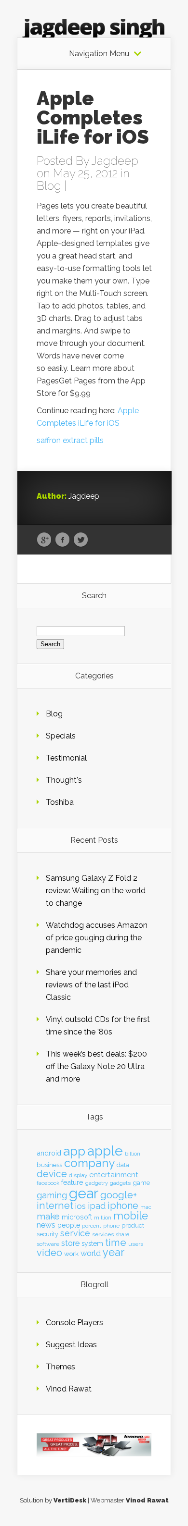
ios (80, 1206)
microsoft (77, 1217)
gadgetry (96, 1183)
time (115, 1242)
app (74, 1151)
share (122, 1234)
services (103, 1234)
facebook (48, 1183)
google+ (118, 1195)
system (92, 1243)
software (48, 1244)
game (141, 1182)
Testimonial (66, 758)
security (47, 1234)
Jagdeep (115, 161)
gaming (52, 1195)
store (70, 1243)
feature (72, 1182)
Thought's (64, 780)
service (75, 1233)
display (78, 1175)
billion (132, 1154)
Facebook (62, 540)
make (48, 1216)
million (102, 1217)
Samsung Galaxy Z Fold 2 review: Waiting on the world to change (96, 891)
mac (145, 1207)
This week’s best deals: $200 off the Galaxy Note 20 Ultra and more (96, 1066)
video (49, 1252)
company (89, 1163)
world (91, 1253)
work (71, 1253)
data (123, 1165)
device (52, 1174)
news (46, 1225)
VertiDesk (70, 1500)
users (135, 1244)
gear (83, 1193)
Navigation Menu (99, 54)
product (132, 1225)
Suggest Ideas (71, 1344)
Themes (60, 1366)
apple (105, 1151)
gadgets (120, 1183)
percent (91, 1225)
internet (55, 1205)
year (113, 1252)
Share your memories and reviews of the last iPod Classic (91, 985)
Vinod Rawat (69, 1388)
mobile (130, 1215)
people (68, 1225)
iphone (122, 1205)
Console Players (74, 1322)
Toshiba (60, 802)
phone (111, 1225)
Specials (61, 735)
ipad (97, 1206)
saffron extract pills (70, 440)
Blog (49, 186)
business (49, 1165)
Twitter (80, 540)
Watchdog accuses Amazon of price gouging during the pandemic (97, 938)
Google (44, 540)
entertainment (113, 1174)
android (49, 1153)
